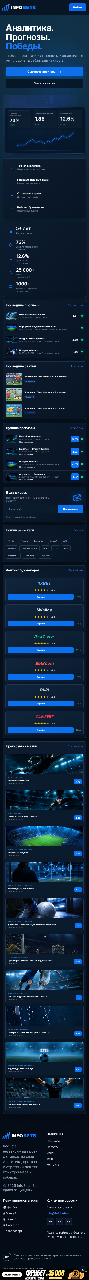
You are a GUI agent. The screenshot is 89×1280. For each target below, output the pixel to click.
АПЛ (65, 541)
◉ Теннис (9, 1219)
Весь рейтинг (75, 570)
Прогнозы (53, 1141)
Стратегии (13, 555)
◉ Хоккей (9, 1213)
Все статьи (77, 366)
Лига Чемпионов (29, 548)
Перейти (41, 597)
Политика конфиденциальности (23, 1268)
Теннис (24, 541)
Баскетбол (39, 541)
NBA (45, 548)
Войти (77, 7)
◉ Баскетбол (12, 1225)
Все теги (78, 530)
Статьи (51, 1152)
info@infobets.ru (58, 1213)
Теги (50, 1158)
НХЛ (56, 548)
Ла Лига (12, 548)
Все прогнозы (75, 305)
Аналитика (29, 555)
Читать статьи (44, 83)
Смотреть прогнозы (44, 71)
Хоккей (53, 541)
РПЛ (66, 548)
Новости (53, 1147)
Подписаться (70, 509)
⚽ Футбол (10, 1207)
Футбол (11, 541)
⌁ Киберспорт (12, 1231)
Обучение (45, 555)
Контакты (53, 1164)
